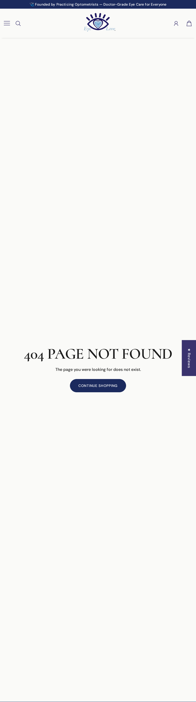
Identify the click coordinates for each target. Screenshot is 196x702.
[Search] (18, 23)
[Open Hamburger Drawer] (7, 23)
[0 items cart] (189, 23)
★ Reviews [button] (189, 358)
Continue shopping (98, 385)
